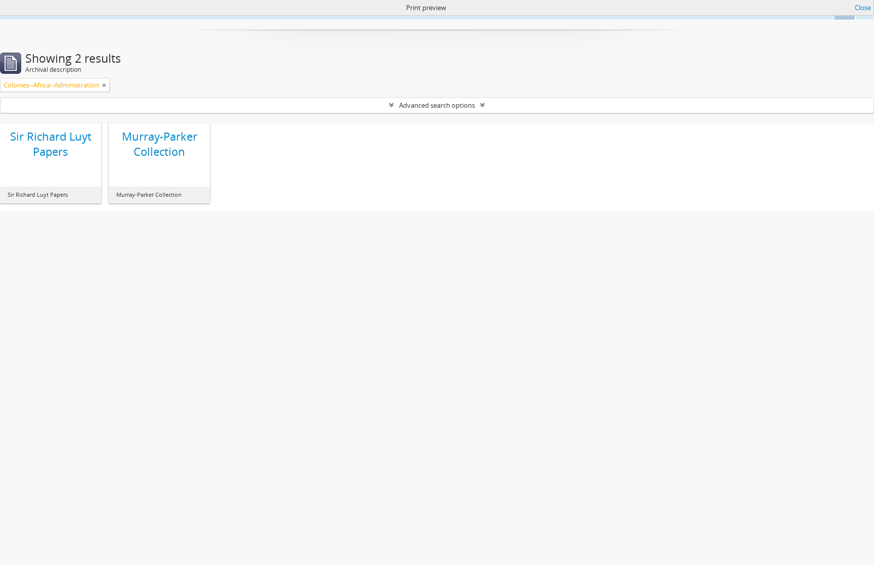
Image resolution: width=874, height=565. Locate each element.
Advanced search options (437, 105)
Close (863, 7)
